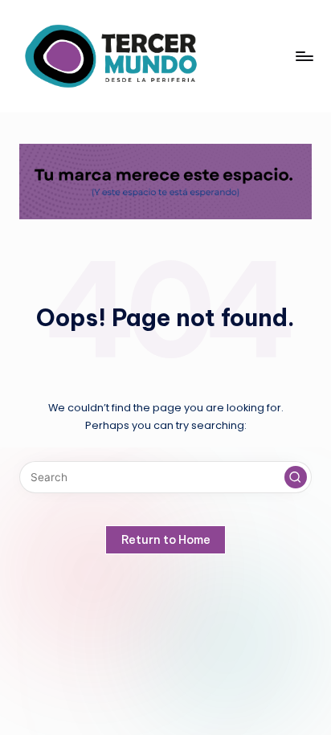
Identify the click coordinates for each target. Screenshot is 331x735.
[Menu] (304, 55)
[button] (295, 477)
